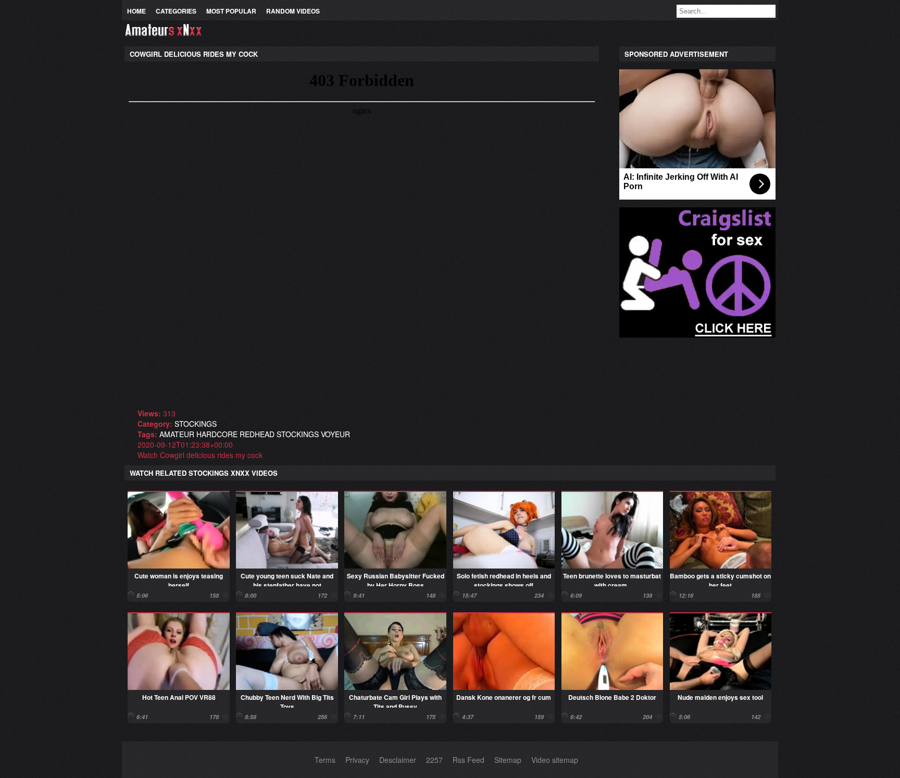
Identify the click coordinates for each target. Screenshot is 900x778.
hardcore (217, 434)
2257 (434, 760)
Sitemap (507, 760)
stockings (195, 423)
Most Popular (231, 11)
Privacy (357, 760)
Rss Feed (468, 760)
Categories (176, 11)
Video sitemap (554, 760)
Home (136, 11)
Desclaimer (397, 760)
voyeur (335, 434)
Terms (325, 760)
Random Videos (293, 11)
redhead (257, 434)
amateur (176, 434)
